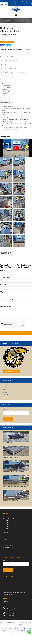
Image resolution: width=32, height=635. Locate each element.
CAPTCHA (2, 320)
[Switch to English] (5, 4)
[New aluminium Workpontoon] (16, 451)
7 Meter (5, 392)
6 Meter (5, 390)
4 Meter (5, 385)
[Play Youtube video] (16, 148)
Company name (4, 277)
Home (1, 20)
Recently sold (6, 537)
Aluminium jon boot (8, 547)
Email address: (7, 409)
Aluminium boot (7, 544)
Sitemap (24, 625)
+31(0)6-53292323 (10, 611)
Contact (5, 539)
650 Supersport (7, 442)
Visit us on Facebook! (25, 1)
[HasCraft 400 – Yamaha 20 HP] (16, 495)
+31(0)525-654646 (10, 608)
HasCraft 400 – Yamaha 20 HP (11, 500)
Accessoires (6, 397)
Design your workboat (8, 532)
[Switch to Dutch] (2, 4)
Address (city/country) (7, 299)
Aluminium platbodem (8, 546)
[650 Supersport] (16, 436)
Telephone (3, 292)
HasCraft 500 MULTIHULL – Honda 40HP (14, 471)
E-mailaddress (4, 285)
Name (2, 270)
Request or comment (6, 306)
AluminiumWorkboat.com (22, 628)
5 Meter (5, 387)
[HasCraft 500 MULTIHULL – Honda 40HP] (16, 465)
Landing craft (12, 622)
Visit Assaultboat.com (11, 371)
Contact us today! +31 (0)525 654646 (22, 3)
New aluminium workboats (10, 519)
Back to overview (8, 42)
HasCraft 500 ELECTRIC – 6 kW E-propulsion (15, 486)
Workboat (3, 622)
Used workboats (7, 535)
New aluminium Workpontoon (11, 457)
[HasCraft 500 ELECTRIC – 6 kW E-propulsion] (16, 480)
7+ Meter (5, 394)
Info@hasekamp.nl (11, 615)
